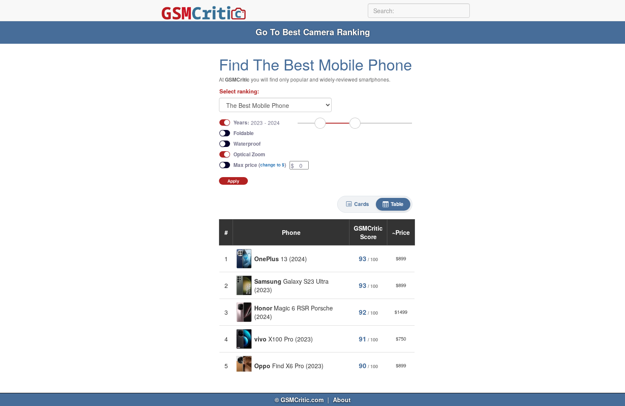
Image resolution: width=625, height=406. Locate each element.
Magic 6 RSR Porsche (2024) (293, 312)
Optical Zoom (249, 154)
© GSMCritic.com (299, 399)
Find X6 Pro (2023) (289, 365)
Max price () (259, 165)
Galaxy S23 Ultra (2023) (291, 285)
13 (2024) (280, 258)
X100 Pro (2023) (283, 339)
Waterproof (247, 144)
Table (397, 204)
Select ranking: (239, 91)
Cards (361, 204)
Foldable (243, 133)
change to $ (272, 165)
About (342, 399)
